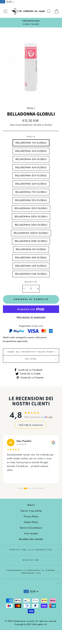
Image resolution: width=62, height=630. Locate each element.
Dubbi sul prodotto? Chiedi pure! (31, 352)
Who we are (31, 560)
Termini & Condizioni (31, 527)
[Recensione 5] (32, 488)
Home (30, 108)
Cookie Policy (31, 522)
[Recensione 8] (40, 488)
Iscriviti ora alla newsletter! (31, 549)
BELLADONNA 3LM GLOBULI (31, 159)
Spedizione (27, 124)
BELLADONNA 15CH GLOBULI (31, 208)
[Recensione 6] (35, 488)
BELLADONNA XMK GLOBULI (31, 257)
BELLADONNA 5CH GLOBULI (31, 175)
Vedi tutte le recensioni (31, 425)
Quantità (31, 281)
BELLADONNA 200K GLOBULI (31, 241)
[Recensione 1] (18, 488)
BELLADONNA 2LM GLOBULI (30, 151)
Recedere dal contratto (31, 539)
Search (31, 505)
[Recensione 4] (29, 488)
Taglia (31, 136)
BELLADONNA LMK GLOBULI (30, 265)
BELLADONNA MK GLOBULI (31, 249)
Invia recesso (31, 533)
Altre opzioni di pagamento (31, 317)
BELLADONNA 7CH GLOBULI (31, 192)
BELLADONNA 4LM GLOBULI (30, 167)
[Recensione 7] (37, 488)
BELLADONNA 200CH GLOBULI (31, 233)
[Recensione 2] (21, 488)
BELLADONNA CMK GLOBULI (31, 274)
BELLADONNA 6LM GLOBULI (30, 183)
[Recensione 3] (25, 488)
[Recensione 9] (43, 488)
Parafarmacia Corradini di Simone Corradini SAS (31, 571)
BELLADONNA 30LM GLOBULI (31, 224)
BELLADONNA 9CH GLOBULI (31, 200)
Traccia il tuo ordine (31, 510)
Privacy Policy (31, 516)
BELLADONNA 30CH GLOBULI (31, 216)
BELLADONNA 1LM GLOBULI (31, 142)
